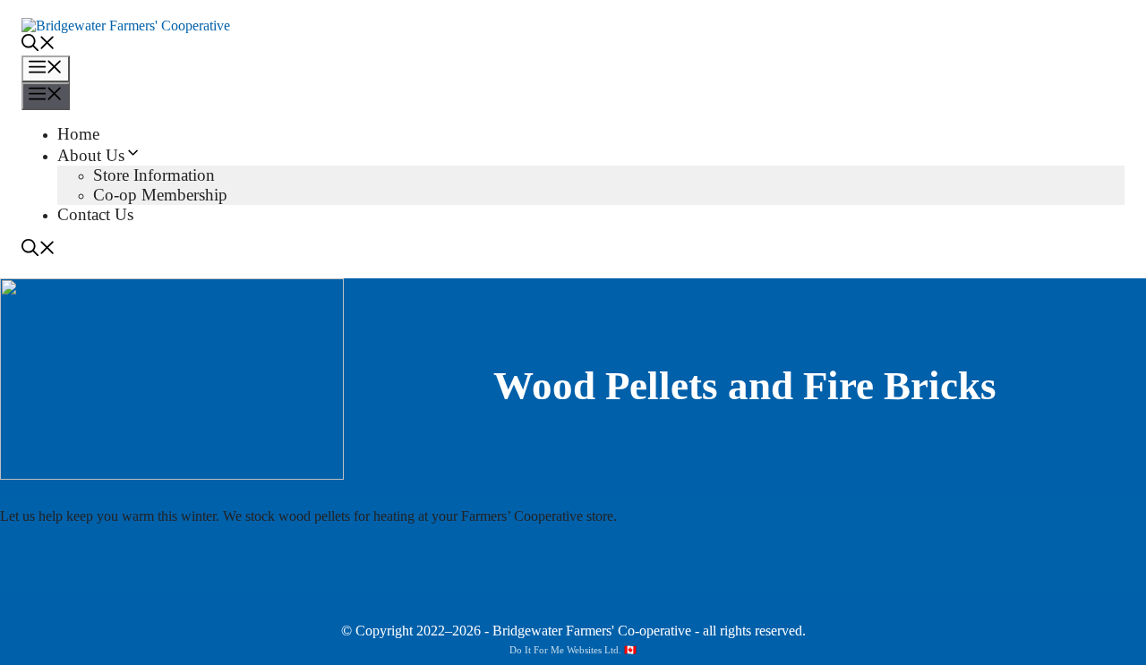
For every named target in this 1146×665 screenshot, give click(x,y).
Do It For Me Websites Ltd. (565, 649)
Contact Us (95, 214)
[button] (38, 45)
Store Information (154, 175)
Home (78, 133)
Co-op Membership (160, 194)
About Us (90, 155)
